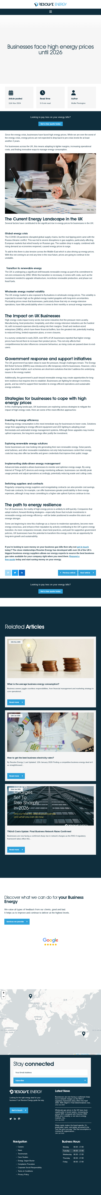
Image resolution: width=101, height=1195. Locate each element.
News (20, 1150)
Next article (85, 573)
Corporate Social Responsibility (30, 1168)
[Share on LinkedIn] (22, 573)
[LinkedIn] (15, 1119)
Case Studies (23, 1157)
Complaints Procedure (26, 1164)
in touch (83, 547)
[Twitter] (11, 1119)
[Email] (19, 1119)
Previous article (69, 573)
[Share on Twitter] (15, 573)
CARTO (98, 1054)
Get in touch (17, 1110)
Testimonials (22, 1154)
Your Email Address (24, 1072)
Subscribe (20, 1080)
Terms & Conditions (25, 1171)
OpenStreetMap (85, 1054)
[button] (30, 996)
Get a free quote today (50, 124)
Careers (21, 1147)
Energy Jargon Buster (26, 1161)
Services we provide (15, 921)
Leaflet (77, 1054)
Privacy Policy (23, 1174)
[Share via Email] (8, 573)
